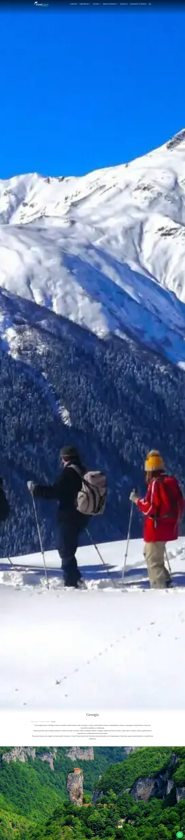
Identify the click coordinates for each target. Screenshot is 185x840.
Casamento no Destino (138, 4)
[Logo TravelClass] (41, 4)
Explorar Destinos (109, 4)
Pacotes (96, 4)
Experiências (84, 4)
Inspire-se (123, 4)
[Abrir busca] (150, 4)
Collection (73, 4)
